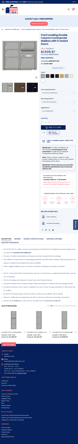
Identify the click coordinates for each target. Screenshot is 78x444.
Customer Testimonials (8, 385)
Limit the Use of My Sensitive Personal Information (16, 418)
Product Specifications (34, 239)
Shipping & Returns (54, 239)
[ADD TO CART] (22, 314)
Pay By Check (5, 432)
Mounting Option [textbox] (47, 99)
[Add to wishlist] (44, 132)
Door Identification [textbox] (48, 90)
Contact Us (4, 381)
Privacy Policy (5, 396)
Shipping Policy (6, 398)
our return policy (63, 159)
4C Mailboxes (16, 301)
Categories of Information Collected (12, 420)
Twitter (45, 229)
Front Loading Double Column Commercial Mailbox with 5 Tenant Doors (54, 39)
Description (6, 239)
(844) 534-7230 (9, 356)
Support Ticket (22, 373)
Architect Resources (10, 243)
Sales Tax (4, 434)
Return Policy (5, 401)
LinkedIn (49, 229)
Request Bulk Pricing (7, 437)
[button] (48, 306)
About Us (4, 383)
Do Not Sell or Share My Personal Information (15, 415)
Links (73, 2)
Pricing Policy (5, 408)
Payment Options (6, 430)
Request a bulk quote (38, 23)
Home (2, 29)
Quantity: (44, 118)
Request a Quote (57, 68)
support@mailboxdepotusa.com (14, 361)
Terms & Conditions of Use (9, 394)
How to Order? (6, 427)
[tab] (6, 239)
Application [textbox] (45, 108)
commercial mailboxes (52, 301)
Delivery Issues (6, 405)
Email (53, 229)
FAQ (2, 403)
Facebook (42, 229)
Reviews (17, 239)
